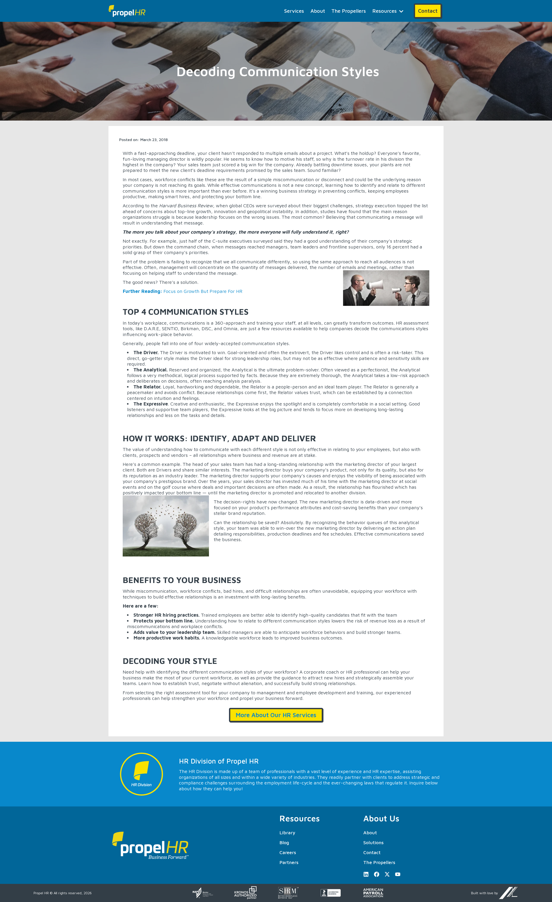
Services (294, 11)
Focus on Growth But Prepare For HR (182, 291)
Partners (288, 862)
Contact (372, 852)
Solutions (373, 842)
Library (287, 832)
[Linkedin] (366, 874)
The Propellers (348, 11)
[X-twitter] (387, 874)
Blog (284, 842)
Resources (384, 11)
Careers (287, 852)
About (317, 11)
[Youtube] (397, 874)
